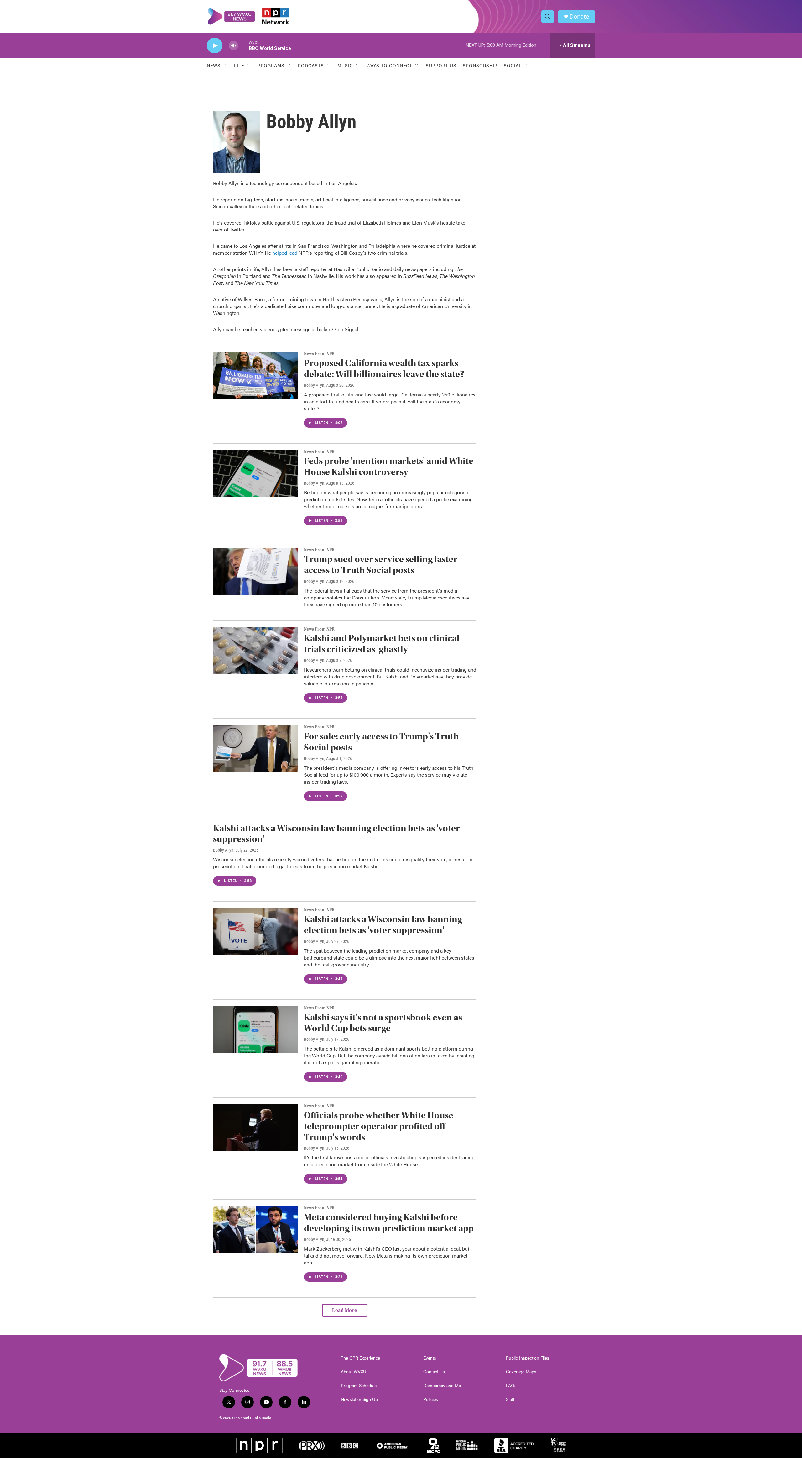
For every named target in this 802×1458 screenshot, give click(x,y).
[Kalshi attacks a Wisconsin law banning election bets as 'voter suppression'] (255, 931)
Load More (344, 1310)
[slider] (243, 45)
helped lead (284, 252)
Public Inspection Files (527, 1357)
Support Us (441, 65)
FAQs (511, 1385)
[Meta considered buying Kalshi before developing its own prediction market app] (255, 1229)
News (214, 65)
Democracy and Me (442, 1385)
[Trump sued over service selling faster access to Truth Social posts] (255, 571)
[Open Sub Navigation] (225, 65)
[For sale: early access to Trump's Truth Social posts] (255, 748)
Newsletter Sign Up (359, 1399)
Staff (510, 1399)
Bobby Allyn (314, 385)
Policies (430, 1399)
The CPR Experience (360, 1357)
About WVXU (353, 1371)
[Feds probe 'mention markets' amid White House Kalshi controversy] (255, 473)
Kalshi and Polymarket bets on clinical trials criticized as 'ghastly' (382, 644)
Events (429, 1357)
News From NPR (319, 353)
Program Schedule (359, 1385)
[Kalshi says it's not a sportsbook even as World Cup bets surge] (255, 1029)
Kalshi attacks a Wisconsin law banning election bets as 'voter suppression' (336, 834)
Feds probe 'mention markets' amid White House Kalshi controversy (388, 466)
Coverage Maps (521, 1371)
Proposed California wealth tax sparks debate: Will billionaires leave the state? (384, 369)
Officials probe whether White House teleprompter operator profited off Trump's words (378, 1126)
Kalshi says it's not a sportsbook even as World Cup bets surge (383, 1023)
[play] (215, 45)
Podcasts (311, 65)
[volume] (233, 46)
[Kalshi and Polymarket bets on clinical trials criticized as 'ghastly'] (255, 650)
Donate (579, 16)
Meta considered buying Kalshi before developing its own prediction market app (389, 1223)
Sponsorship (480, 65)
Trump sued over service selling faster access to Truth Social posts (380, 565)
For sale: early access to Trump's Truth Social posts (381, 742)
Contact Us (434, 1371)
